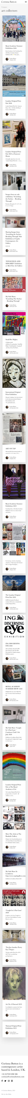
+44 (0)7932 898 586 (9, 1074)
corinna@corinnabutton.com (12, 1076)
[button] (26, 2)
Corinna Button (12, 58)
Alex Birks (8, 1094)
